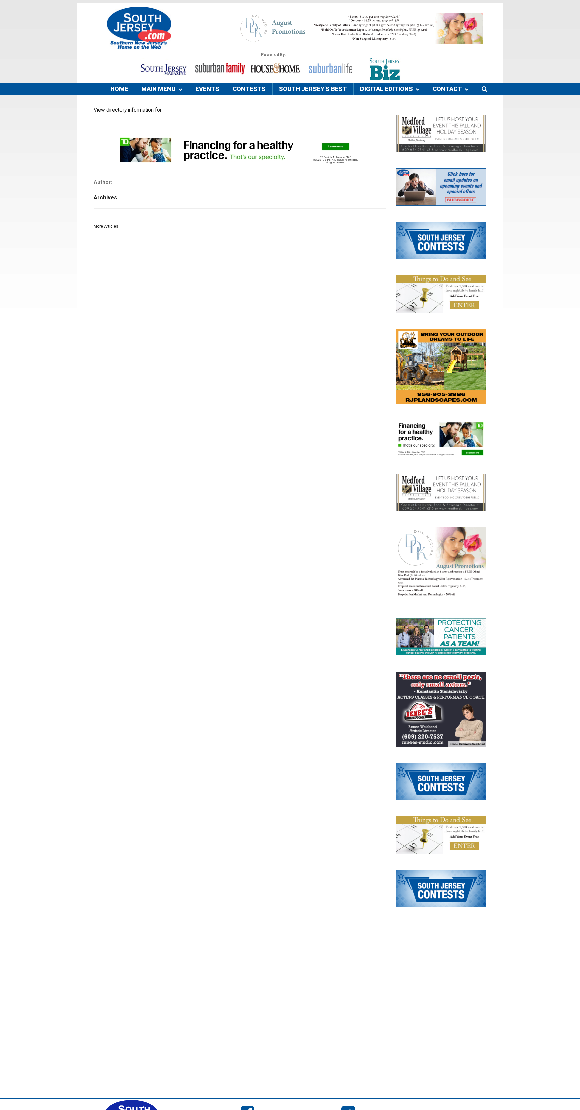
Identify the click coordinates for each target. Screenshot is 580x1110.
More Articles (106, 226)
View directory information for (128, 110)
